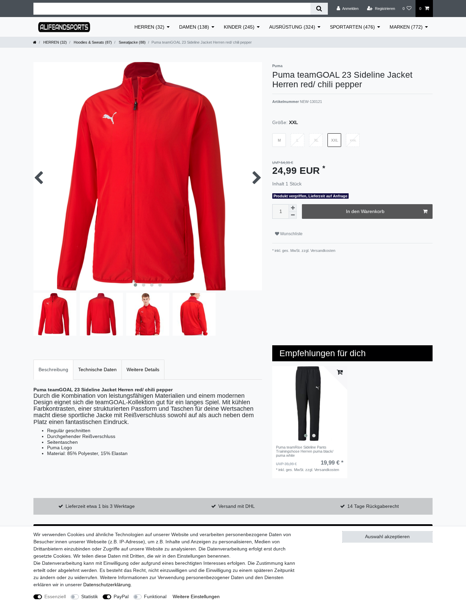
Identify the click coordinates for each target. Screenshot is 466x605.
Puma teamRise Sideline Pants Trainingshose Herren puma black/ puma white (304, 451)
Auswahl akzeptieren (387, 536)
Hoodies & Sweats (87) (92, 42)
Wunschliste (291, 233)
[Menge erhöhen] (293, 208)
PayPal (121, 596)
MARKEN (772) (406, 27)
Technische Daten (97, 369)
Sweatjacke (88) (132, 42)
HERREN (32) (149, 27)
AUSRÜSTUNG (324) (292, 27)
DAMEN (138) (194, 27)
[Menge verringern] (293, 215)
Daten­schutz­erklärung (107, 584)
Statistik (89, 596)
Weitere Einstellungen (196, 596)
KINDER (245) (239, 27)
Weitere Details (143, 369)
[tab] (53, 370)
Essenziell (55, 596)
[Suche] (319, 9)
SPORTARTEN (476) (352, 27)
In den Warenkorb (365, 211)
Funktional (155, 596)
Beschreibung (53, 369)
